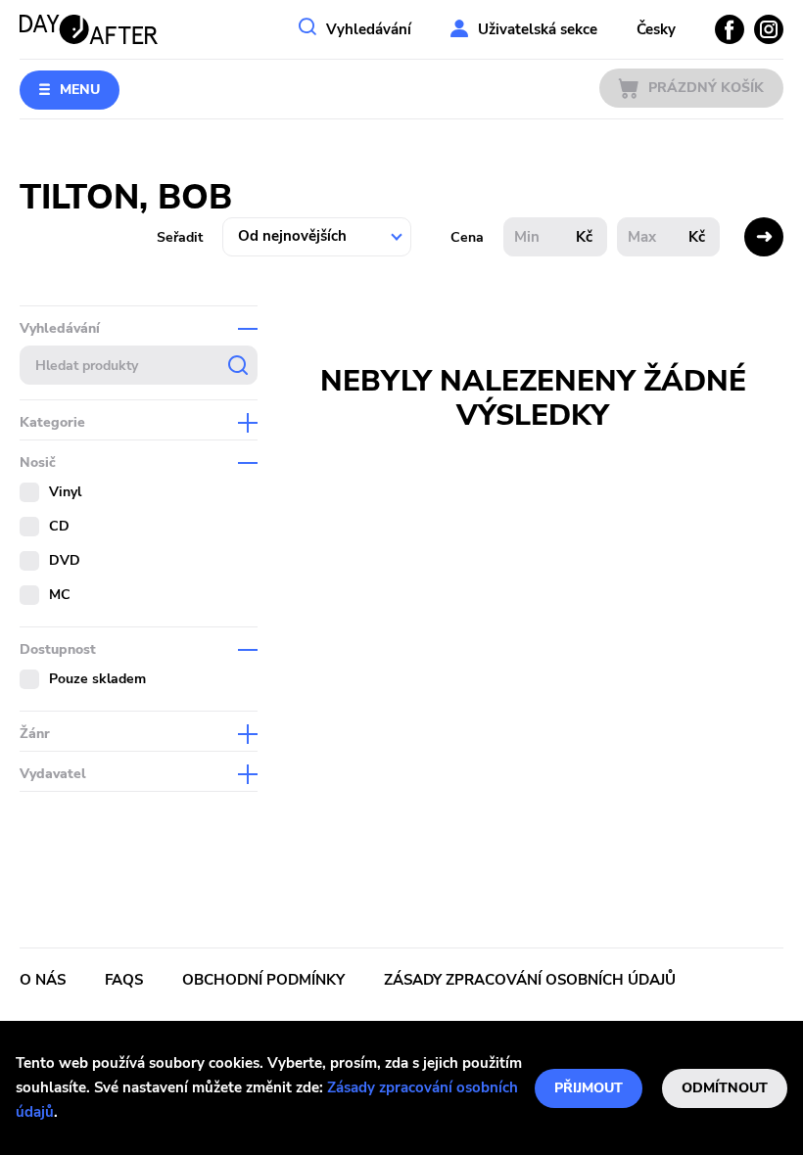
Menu (80, 89)
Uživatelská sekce (537, 29)
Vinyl (65, 492)
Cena (467, 237)
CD (59, 526)
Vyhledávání (368, 29)
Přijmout (588, 1088)
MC (60, 594)
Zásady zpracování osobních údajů (530, 980)
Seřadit (180, 237)
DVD (64, 560)
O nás (43, 980)
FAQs (124, 980)
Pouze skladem (97, 679)
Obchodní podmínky (263, 980)
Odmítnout (725, 1088)
